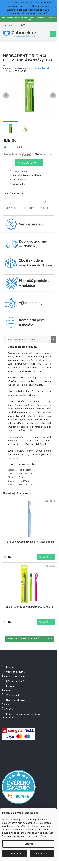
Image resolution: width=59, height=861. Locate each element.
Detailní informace (12, 193)
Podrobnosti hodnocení (38, 68)
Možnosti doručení (43, 154)
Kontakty (10, 685)
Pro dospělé (25, 469)
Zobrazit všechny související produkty (29, 638)
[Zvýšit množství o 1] (13, 161)
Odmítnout (14, 853)
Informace (11, 667)
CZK (23, 25)
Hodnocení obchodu (15, 700)
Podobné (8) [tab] (20, 339)
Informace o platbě (15, 681)
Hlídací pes (29, 208)
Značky (9, 709)
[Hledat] (5, 25)
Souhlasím (42, 853)
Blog (8, 704)
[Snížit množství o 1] (13, 164)
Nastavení (28, 844)
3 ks (21, 477)
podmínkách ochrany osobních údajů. (28, 836)
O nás (9, 690)
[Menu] (54, 25)
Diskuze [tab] (32, 339)
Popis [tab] (9, 339)
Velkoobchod (12, 695)
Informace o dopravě (16, 676)
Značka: (16, 71)
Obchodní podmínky (15, 671)
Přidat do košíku (27, 163)
